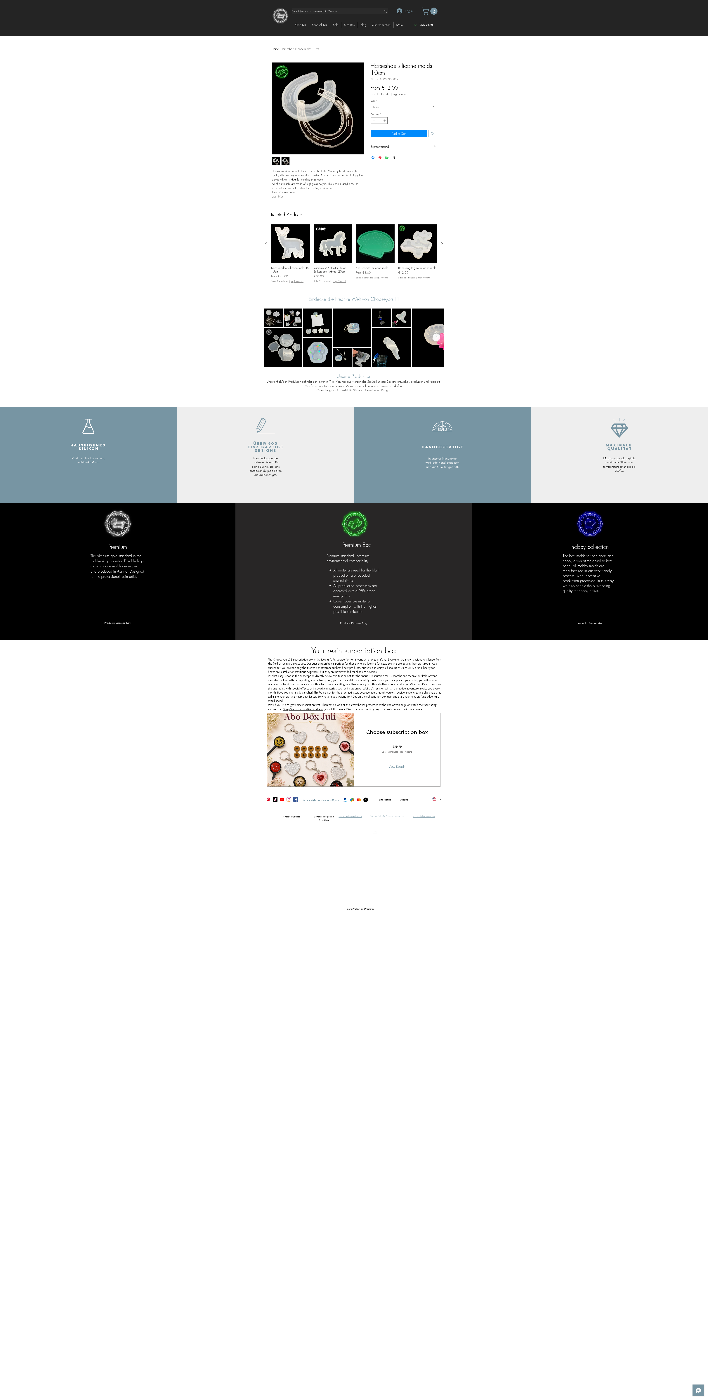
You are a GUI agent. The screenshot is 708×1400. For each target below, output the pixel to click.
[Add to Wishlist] (432, 133)
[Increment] (385, 120)
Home (275, 49)
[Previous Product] (266, 243)
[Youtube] (282, 799)
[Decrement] (373, 120)
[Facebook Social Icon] (295, 799)
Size (374, 100)
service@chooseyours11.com (321, 800)
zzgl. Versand (400, 94)
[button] (430, 11)
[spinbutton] (379, 120)
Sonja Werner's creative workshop (303, 709)
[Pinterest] (268, 799)
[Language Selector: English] (437, 799)
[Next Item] (436, 337)
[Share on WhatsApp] (387, 157)
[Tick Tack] (275, 799)
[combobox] (403, 107)
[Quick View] (290, 243)
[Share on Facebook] (373, 157)
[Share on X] (394, 157)
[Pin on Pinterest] (380, 157)
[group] (354, 255)
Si (380, 799)
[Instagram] (289, 799)
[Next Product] (442, 243)
